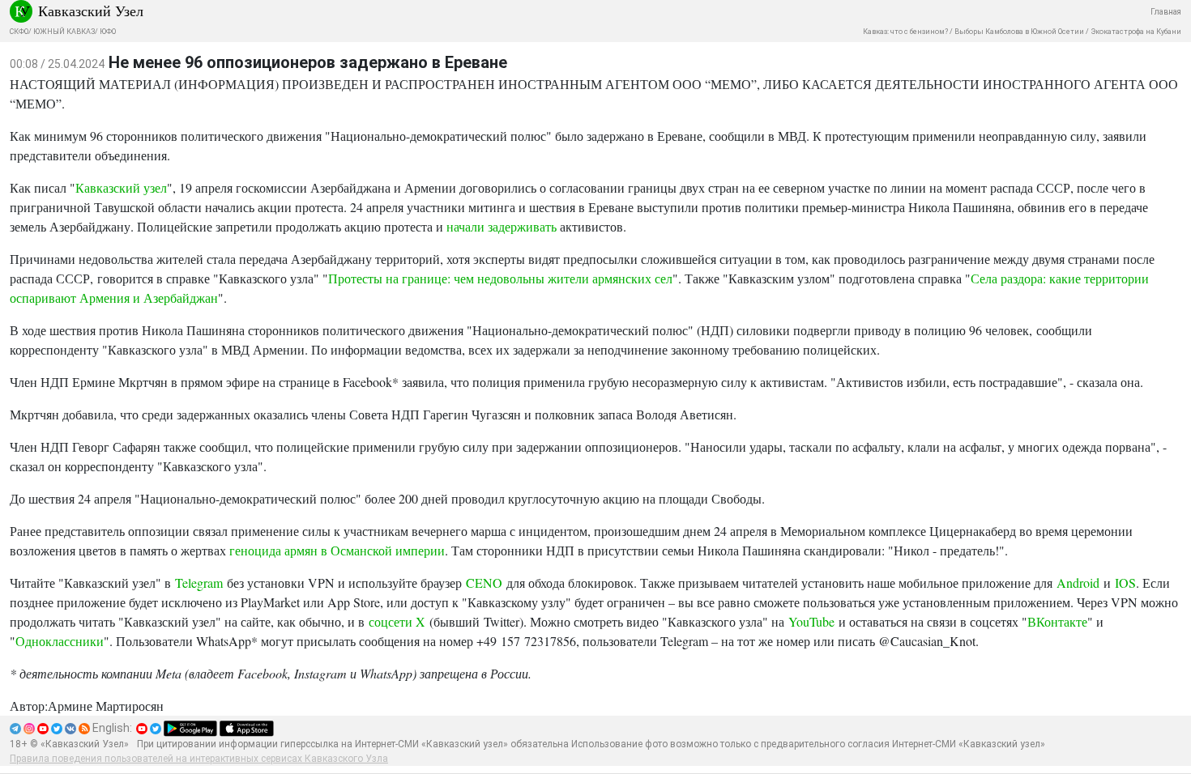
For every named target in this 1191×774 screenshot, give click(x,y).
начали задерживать (501, 226)
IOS (1125, 582)
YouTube (811, 621)
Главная (1165, 11)
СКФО (19, 32)
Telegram (199, 582)
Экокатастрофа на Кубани (1136, 32)
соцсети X (397, 621)
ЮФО (108, 32)
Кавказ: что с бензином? (905, 32)
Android (1078, 582)
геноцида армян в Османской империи (337, 550)
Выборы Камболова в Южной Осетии (1019, 32)
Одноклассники (59, 640)
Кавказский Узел (90, 10)
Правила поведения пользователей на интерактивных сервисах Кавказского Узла (199, 758)
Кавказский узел (121, 187)
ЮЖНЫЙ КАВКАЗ (64, 32)
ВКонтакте (1057, 621)
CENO (484, 582)
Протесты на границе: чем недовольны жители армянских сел (500, 278)
